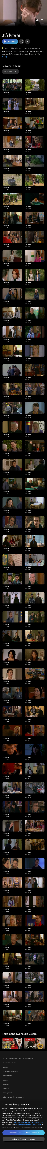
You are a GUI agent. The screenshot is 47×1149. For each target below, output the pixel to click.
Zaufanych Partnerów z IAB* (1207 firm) (28, 1122)
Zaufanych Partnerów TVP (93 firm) (28, 1125)
